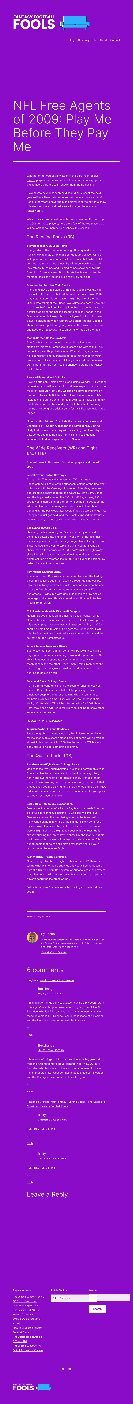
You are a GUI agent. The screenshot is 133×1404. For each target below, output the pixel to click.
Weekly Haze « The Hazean (57, 980)
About (103, 40)
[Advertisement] (66, 75)
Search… (94, 1290)
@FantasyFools (86, 40)
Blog (71, 40)
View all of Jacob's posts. (53, 952)
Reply (30, 1034)
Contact (115, 40)
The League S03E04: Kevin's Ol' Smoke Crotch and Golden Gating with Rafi (28, 1301)
